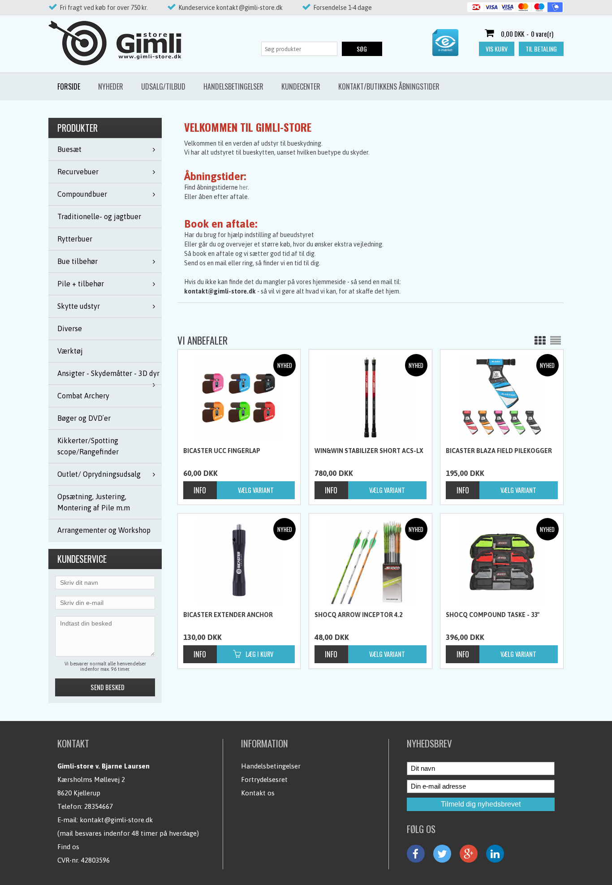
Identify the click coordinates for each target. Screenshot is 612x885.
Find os (68, 846)
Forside (68, 86)
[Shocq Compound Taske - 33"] (502, 561)
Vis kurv (497, 48)
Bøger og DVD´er (84, 418)
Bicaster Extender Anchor (228, 614)
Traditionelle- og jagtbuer (99, 216)
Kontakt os (258, 793)
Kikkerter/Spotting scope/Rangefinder (88, 446)
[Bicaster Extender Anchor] (239, 561)
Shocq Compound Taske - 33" (492, 614)
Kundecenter (300, 86)
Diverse (69, 328)
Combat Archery (83, 396)
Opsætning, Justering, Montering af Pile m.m (93, 502)
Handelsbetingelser (233, 86)
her (243, 187)
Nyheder (110, 86)
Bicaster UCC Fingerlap (221, 450)
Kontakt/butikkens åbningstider (389, 86)
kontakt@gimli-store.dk (116, 820)
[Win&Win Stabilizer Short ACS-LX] (371, 397)
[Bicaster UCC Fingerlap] (239, 397)
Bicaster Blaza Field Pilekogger (499, 450)
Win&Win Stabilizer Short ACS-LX (369, 450)
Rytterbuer (74, 239)
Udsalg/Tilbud (163, 86)
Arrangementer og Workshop (104, 530)
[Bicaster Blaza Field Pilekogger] (502, 397)
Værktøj (70, 351)
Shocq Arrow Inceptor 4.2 (358, 614)
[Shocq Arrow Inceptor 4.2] (371, 561)
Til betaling (541, 48)
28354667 (98, 806)
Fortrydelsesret (264, 779)
